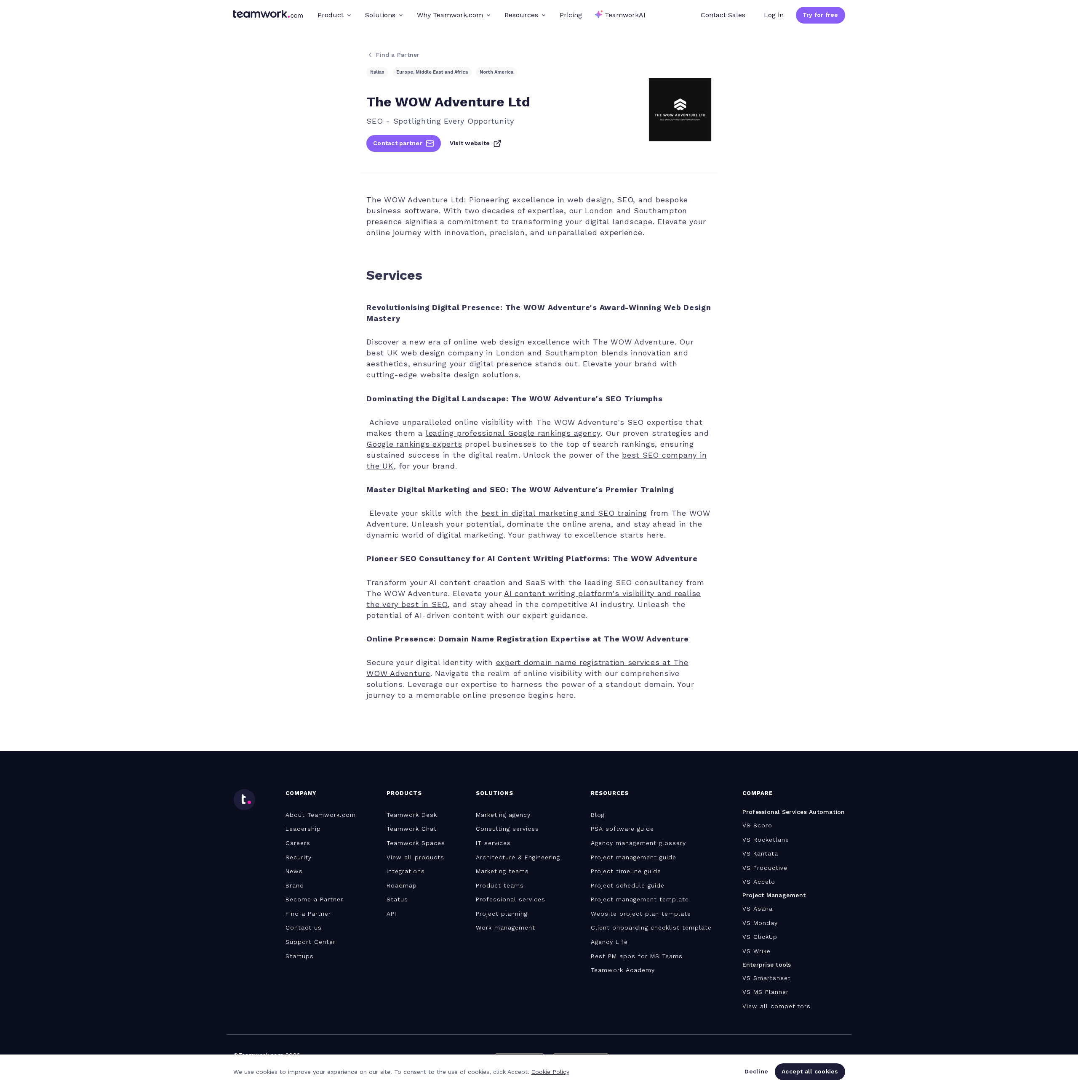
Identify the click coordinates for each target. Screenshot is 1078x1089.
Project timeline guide (626, 871)
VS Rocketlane (765, 839)
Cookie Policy (550, 1071)
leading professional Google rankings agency (513, 433)
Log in (774, 15)
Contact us (304, 927)
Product (331, 15)
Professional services (510, 899)
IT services (493, 843)
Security (299, 857)
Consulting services (507, 828)
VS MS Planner (765, 991)
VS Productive (764, 867)
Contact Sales (723, 15)
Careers (298, 843)
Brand (295, 885)
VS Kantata (760, 853)
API (391, 913)
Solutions (380, 15)
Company (301, 793)
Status (397, 899)
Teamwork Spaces (416, 843)
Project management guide (633, 857)
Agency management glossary (638, 843)
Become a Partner (314, 899)
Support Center (311, 941)
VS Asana (757, 908)
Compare (757, 793)
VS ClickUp (759, 936)
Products (404, 793)
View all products (415, 857)
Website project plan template (641, 913)
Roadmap (402, 885)
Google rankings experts (414, 444)
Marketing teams (502, 871)
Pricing (571, 15)
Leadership (303, 828)
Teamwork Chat (412, 828)
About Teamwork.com (321, 814)
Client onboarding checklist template (651, 927)
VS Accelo (758, 881)
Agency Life (609, 941)
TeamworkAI (625, 15)
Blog (598, 814)
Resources (521, 15)
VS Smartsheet (766, 978)
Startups (300, 956)
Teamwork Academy (623, 970)
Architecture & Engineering (518, 857)
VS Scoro (757, 825)
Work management (505, 927)
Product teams (500, 885)
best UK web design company (424, 352)
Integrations (406, 871)
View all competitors (776, 1006)
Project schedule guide (627, 885)
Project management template (640, 899)
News (294, 871)
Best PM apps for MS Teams (637, 956)
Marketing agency (503, 814)
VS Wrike (756, 951)
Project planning (502, 913)
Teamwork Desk (412, 814)
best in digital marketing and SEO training (564, 513)
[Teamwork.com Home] (268, 15)
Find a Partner (308, 913)
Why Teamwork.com (450, 15)
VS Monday (760, 922)
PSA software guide (622, 828)
